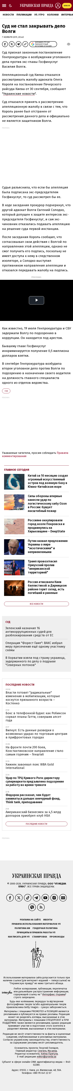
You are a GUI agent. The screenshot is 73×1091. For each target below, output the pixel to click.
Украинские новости (19, 94)
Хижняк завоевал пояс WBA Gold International (30, 766)
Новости (8, 14)
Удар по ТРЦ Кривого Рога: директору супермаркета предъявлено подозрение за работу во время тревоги (35, 781)
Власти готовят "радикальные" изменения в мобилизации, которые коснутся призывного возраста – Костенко (33, 698)
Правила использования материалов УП (36, 924)
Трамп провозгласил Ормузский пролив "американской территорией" (42, 566)
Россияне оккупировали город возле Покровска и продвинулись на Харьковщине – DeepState (46, 525)
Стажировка (39, 936)
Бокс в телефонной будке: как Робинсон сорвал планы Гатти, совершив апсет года (36, 716)
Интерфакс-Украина (53, 994)
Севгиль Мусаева (47, 1050)
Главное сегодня (16, 470)
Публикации (24, 14)
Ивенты (47, 919)
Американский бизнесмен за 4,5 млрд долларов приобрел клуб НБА (33, 813)
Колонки (53, 14)
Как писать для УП (19, 936)
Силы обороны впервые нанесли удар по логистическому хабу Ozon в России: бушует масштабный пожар (47, 503)
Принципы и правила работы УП (36, 932)
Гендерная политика (45, 928)
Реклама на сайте (30, 919)
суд (6, 391)
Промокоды (57, 936)
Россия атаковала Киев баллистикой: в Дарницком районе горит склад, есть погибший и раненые (47, 587)
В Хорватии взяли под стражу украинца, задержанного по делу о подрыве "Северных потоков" (35, 661)
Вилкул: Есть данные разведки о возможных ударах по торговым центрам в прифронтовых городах (36, 733)
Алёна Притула (49, 1053)
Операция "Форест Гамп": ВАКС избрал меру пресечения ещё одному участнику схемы (35, 646)
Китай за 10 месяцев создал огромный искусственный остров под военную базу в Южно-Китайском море (48, 481)
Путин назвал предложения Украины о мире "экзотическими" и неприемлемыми (48, 546)
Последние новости (20, 684)
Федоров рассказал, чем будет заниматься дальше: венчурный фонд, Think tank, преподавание (33, 798)
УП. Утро (39, 14)
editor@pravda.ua (46, 1056)
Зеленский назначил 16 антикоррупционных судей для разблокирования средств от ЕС (29, 631)
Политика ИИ (22, 928)
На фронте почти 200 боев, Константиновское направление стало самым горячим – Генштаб (34, 750)
